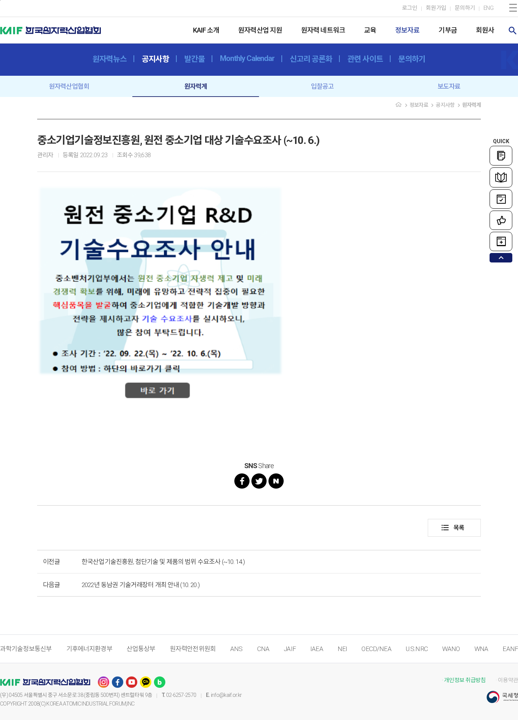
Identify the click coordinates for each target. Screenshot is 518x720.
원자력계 (195, 86)
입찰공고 (322, 86)
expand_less (501, 257)
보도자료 (449, 86)
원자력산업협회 (69, 86)
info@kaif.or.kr (226, 695)
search (512, 30)
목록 (452, 527)
